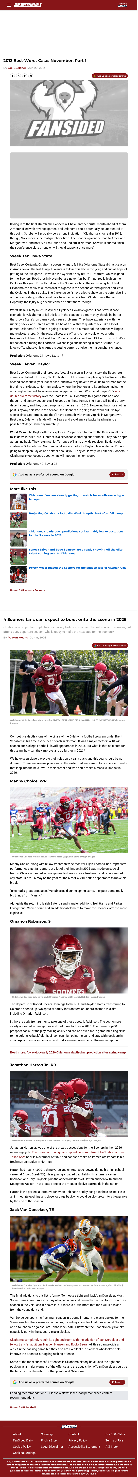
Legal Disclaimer (52, 1446)
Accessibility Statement (84, 1446)
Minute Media (21, 1461)
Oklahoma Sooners (33, 590)
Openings (47, 1434)
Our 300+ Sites (115, 1434)
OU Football (28, 1407)
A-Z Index (112, 1446)
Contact (73, 1434)
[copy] (30, 75)
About (17, 1434)
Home (14, 590)
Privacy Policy (77, 1440)
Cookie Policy (22, 1446)
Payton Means (18, 637)
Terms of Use (114, 1440)
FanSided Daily (23, 1440)
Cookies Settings (24, 1453)
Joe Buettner (17, 68)
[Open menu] (9, 5)
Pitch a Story (49, 1440)
